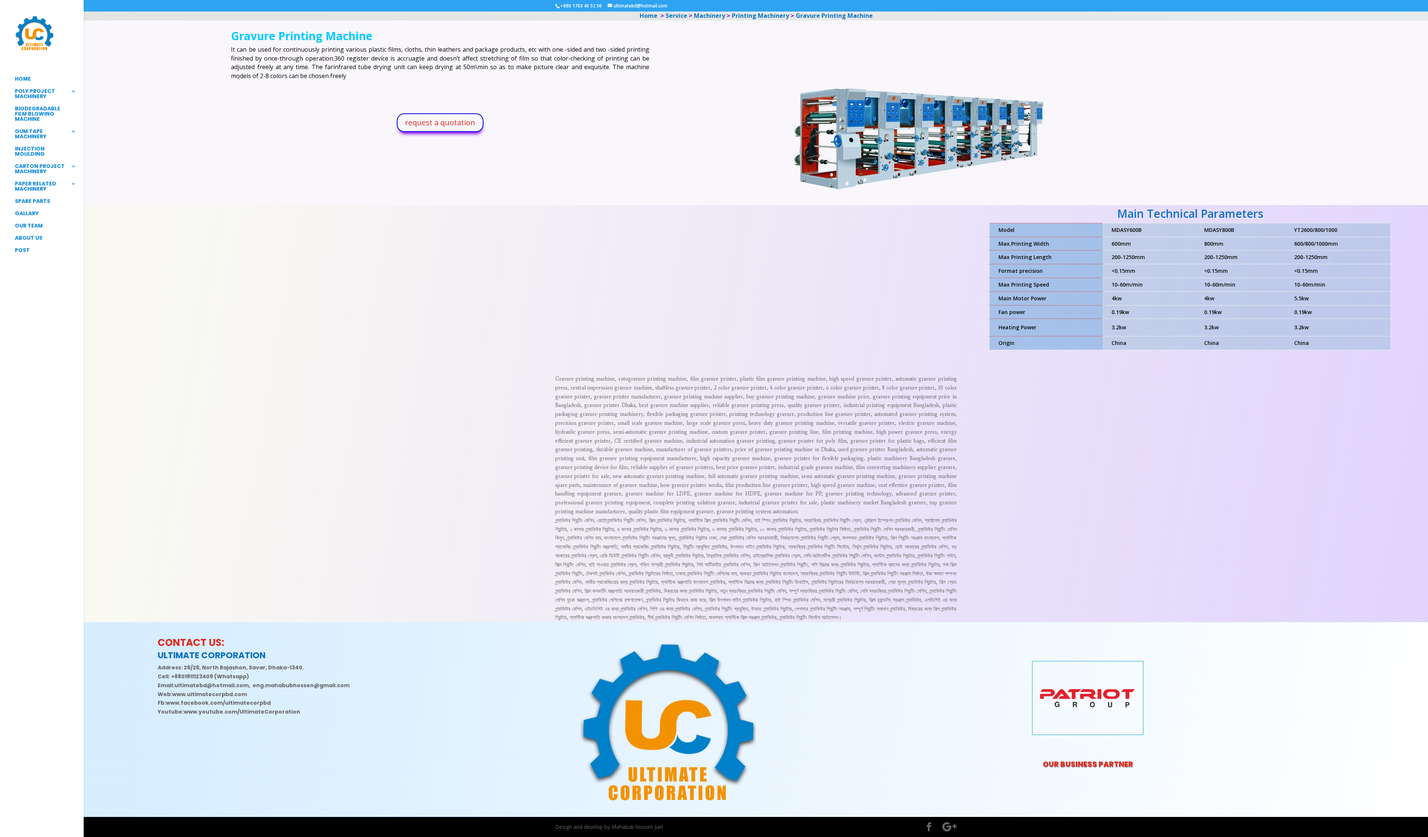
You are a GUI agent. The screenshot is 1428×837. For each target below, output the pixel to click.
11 (1116, 802)
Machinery (708, 16)
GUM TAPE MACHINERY (30, 134)
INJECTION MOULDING (30, 152)
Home (23, 79)
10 (1110, 802)
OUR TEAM (29, 226)
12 (1122, 802)
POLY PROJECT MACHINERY (35, 94)
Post (22, 251)
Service (676, 16)
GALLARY (27, 214)
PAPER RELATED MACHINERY (35, 187)
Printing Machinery (760, 16)
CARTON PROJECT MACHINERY (40, 169)
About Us (28, 238)
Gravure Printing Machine (833, 16)
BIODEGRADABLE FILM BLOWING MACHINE (37, 114)
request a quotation (440, 122)
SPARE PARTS (32, 201)
